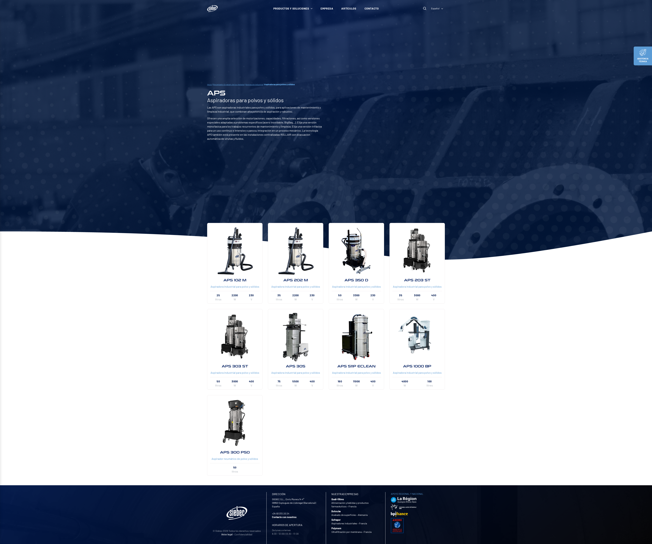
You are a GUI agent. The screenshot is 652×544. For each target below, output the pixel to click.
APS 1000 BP (417, 366)
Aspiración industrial (254, 84)
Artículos (348, 8)
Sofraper (336, 519)
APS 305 (295, 366)
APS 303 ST (235, 366)
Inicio (209, 84)
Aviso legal (226, 534)
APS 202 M (295, 280)
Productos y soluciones (291, 8)
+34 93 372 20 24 (280, 513)
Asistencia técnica (642, 59)
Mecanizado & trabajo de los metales (228, 84)
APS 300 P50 (235, 452)
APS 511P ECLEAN (356, 366)
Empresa (327, 8)
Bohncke (336, 511)
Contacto (372, 8)
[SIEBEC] (212, 8)
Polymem (336, 528)
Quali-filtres (337, 499)
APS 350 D (356, 280)
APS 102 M (234, 280)
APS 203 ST (417, 280)
